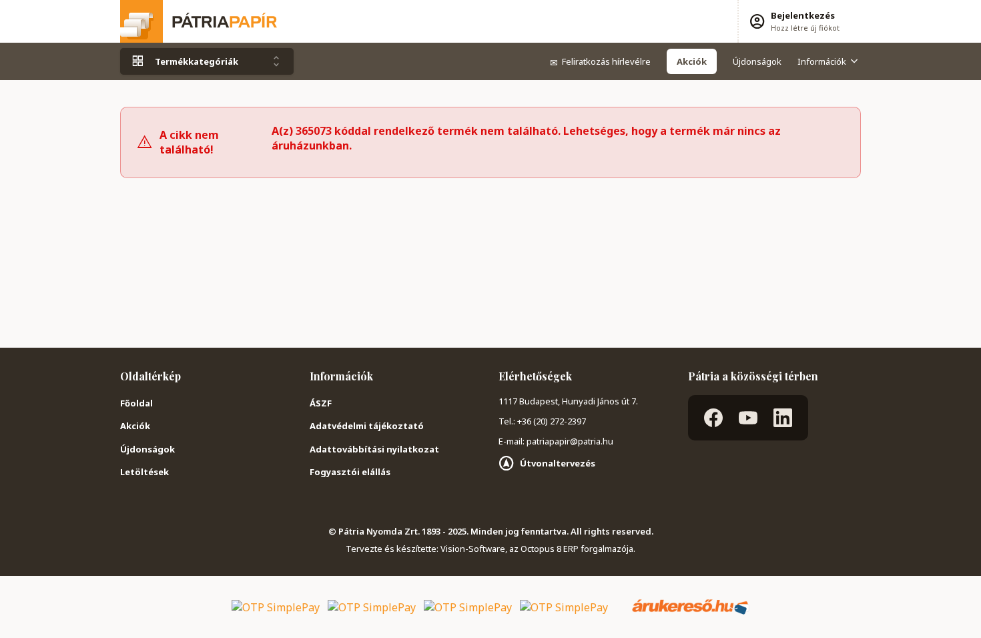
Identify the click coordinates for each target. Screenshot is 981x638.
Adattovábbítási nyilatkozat (374, 449)
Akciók (135, 426)
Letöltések (144, 472)
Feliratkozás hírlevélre (600, 61)
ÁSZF (321, 403)
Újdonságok (757, 61)
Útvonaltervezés (557, 463)
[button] (793, 21)
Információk (821, 61)
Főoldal (136, 403)
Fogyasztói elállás (350, 472)
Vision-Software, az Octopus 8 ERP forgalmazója (536, 549)
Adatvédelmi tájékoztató (367, 426)
